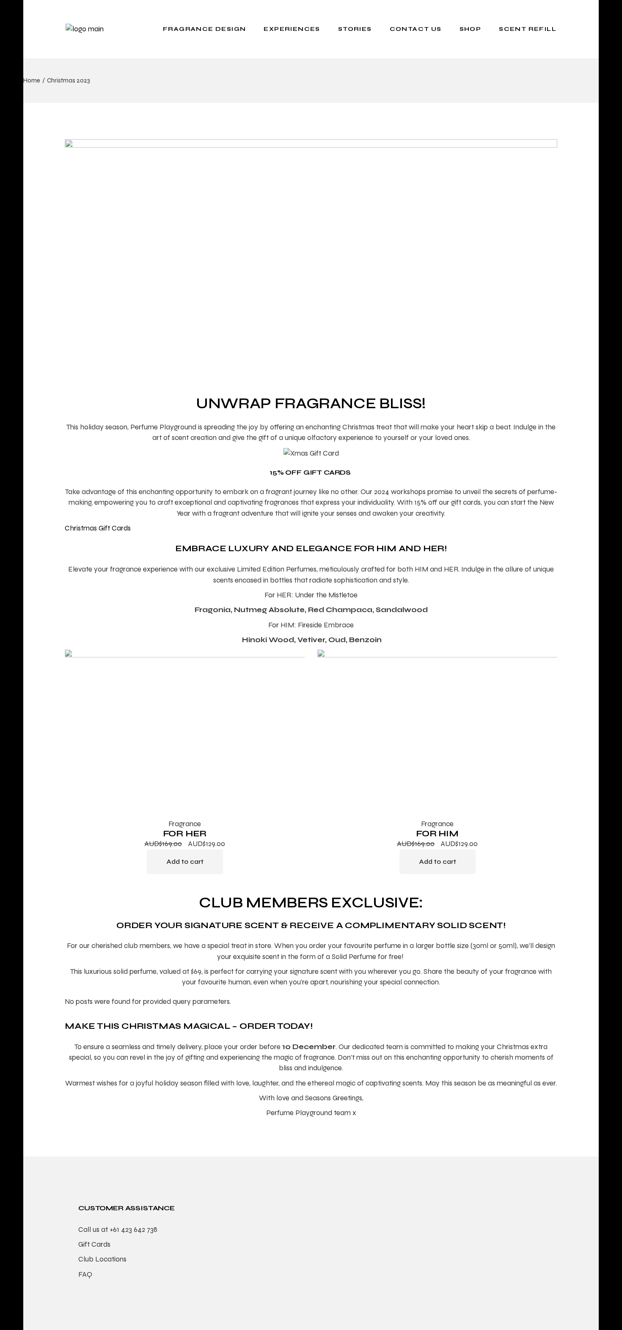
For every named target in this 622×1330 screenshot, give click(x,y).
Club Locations (102, 1259)
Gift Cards (94, 1244)
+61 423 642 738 (133, 1229)
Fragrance (184, 823)
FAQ (85, 1274)
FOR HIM (437, 833)
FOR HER (185, 833)
